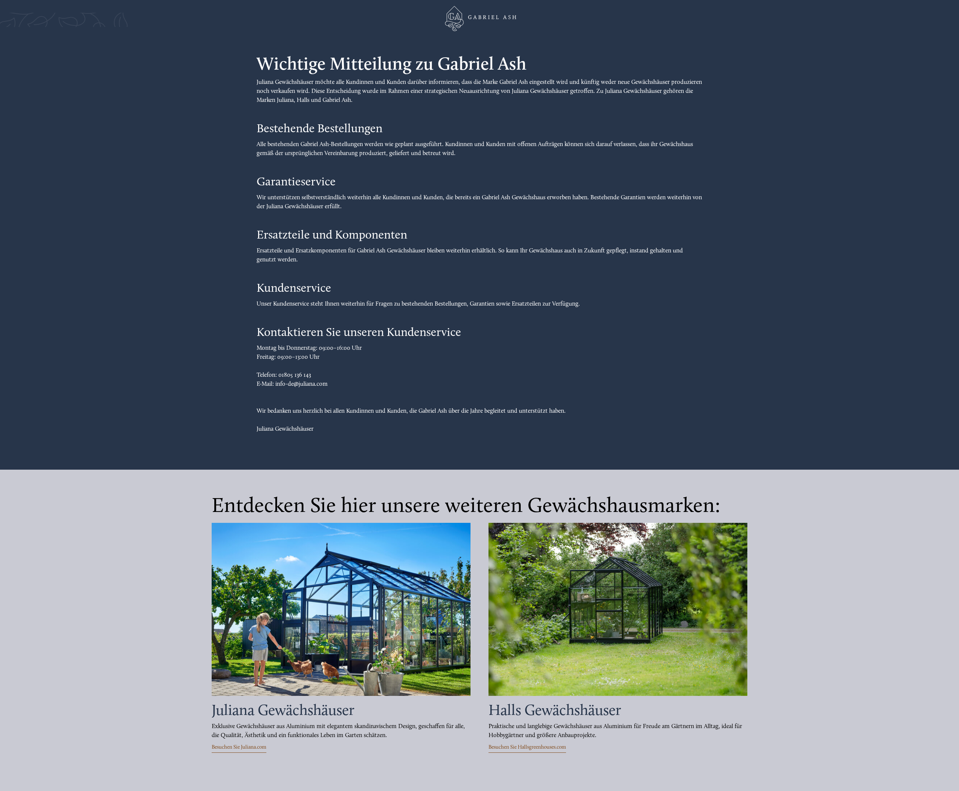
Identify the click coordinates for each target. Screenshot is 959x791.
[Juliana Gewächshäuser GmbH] (479, 18)
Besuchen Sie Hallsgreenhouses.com (527, 747)
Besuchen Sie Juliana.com (239, 747)
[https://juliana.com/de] (341, 609)
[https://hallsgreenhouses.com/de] (617, 609)
